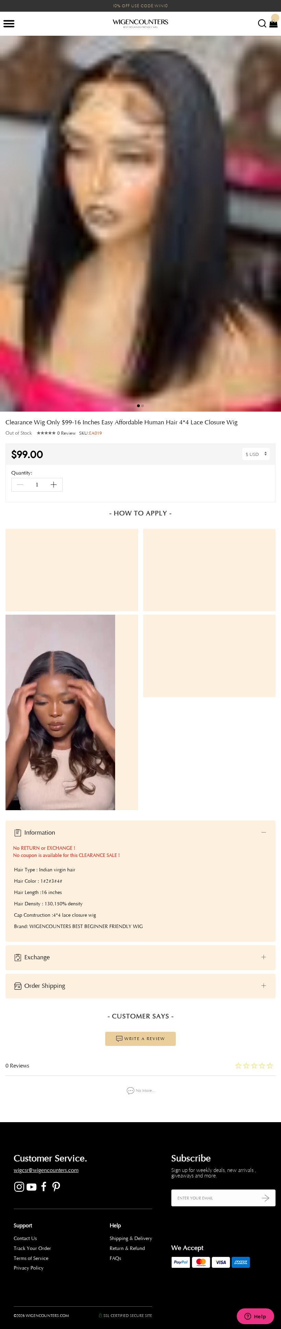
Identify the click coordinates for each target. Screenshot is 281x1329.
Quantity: (21, 473)
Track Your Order (32, 1248)
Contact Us (25, 1238)
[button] (271, 224)
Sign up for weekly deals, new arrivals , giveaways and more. (213, 1173)
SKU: (90, 433)
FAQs (115, 1258)
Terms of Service (31, 1258)
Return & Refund (127, 1248)
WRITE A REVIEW (144, 1038)
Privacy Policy (29, 1268)
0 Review (66, 433)
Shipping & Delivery (131, 1238)
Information (39, 832)
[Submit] (266, 1198)
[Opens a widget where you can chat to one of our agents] (255, 1317)
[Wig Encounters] (140, 24)
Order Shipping (44, 986)
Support (23, 1225)
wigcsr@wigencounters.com (46, 1170)
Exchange (36, 957)
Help (115, 1225)
